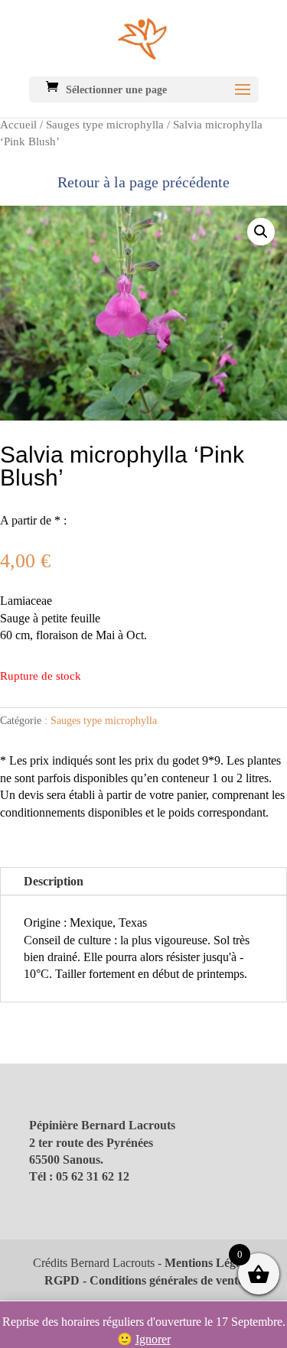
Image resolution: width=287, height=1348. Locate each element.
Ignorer (153, 1339)
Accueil (18, 125)
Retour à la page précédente (143, 182)
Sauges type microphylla (105, 125)
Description (53, 881)
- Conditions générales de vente (161, 1280)
